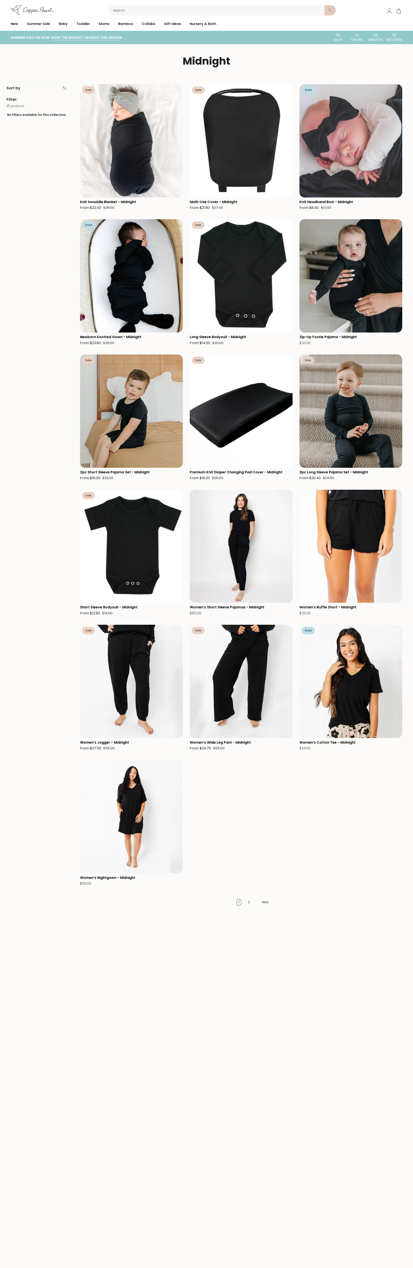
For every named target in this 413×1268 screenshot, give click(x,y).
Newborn (199, 302)
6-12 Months (267, 302)
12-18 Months (201, 311)
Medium (231, 572)
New (14, 23)
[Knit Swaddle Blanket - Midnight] (131, 140)
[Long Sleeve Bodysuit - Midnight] (241, 276)
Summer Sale (38, 23)
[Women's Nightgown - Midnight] (131, 816)
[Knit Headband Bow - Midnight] (350, 140)
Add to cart (131, 164)
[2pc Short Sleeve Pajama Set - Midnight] (131, 411)
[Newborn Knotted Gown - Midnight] (131, 276)
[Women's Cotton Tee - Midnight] (350, 681)
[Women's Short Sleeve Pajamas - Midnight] (241, 546)
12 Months (89, 437)
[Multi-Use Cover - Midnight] (241, 140)
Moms (104, 23)
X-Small (198, 572)
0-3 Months (221, 302)
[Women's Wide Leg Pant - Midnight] (241, 681)
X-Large (265, 572)
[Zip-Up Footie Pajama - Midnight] (350, 276)
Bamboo (125, 23)
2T (126, 437)
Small (215, 572)
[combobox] (217, 10)
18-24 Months (226, 311)
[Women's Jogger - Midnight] (131, 681)
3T (137, 437)
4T (148, 437)
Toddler (83, 23)
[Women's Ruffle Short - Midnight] (350, 546)
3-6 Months (244, 302)
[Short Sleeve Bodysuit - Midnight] (131, 546)
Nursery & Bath (203, 23)
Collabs (148, 23)
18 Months (110, 437)
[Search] (330, 10)
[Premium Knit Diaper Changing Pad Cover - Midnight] (241, 411)
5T (158, 437)
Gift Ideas (172, 23)
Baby (63, 23)
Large (249, 572)
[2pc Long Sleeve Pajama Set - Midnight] (350, 411)
